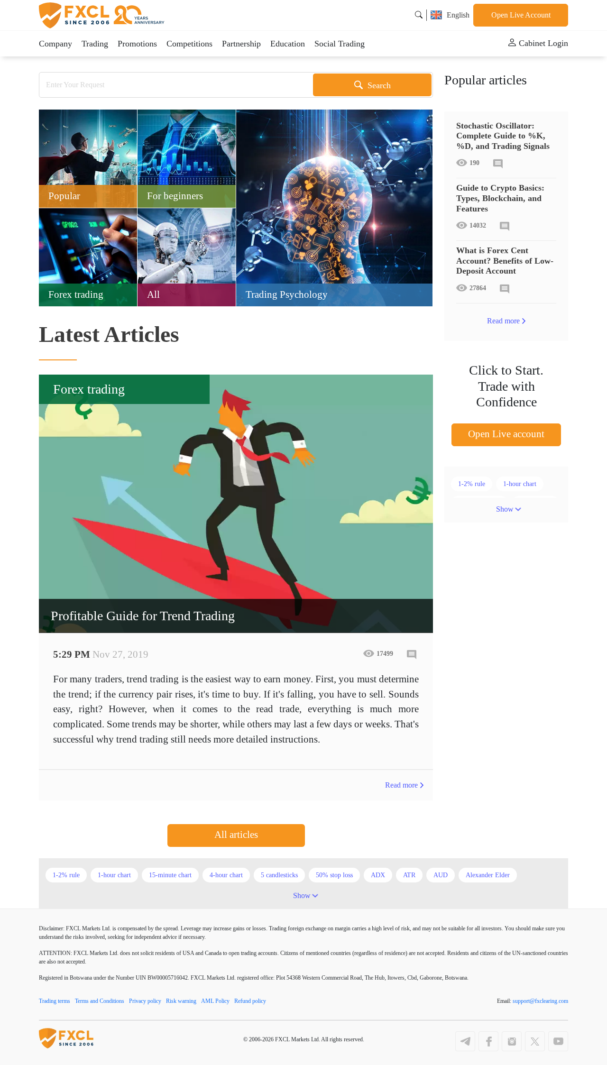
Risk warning (181, 1001)
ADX (378, 875)
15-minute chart (170, 875)
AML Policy (215, 1001)
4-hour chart (226, 875)
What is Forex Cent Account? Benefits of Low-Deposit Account (504, 260)
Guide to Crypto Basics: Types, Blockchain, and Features (500, 198)
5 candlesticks (279, 875)
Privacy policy (145, 1001)
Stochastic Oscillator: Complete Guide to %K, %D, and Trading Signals (503, 136)
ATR (409, 875)
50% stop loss (334, 875)
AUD (440, 875)
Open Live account (506, 434)
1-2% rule (471, 483)
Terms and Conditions (99, 1001)
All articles (236, 834)
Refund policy (250, 1001)
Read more (401, 785)
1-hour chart (519, 483)
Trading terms (54, 1001)
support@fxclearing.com (540, 1001)
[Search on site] (419, 15)
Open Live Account (521, 15)
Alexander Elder (488, 875)
